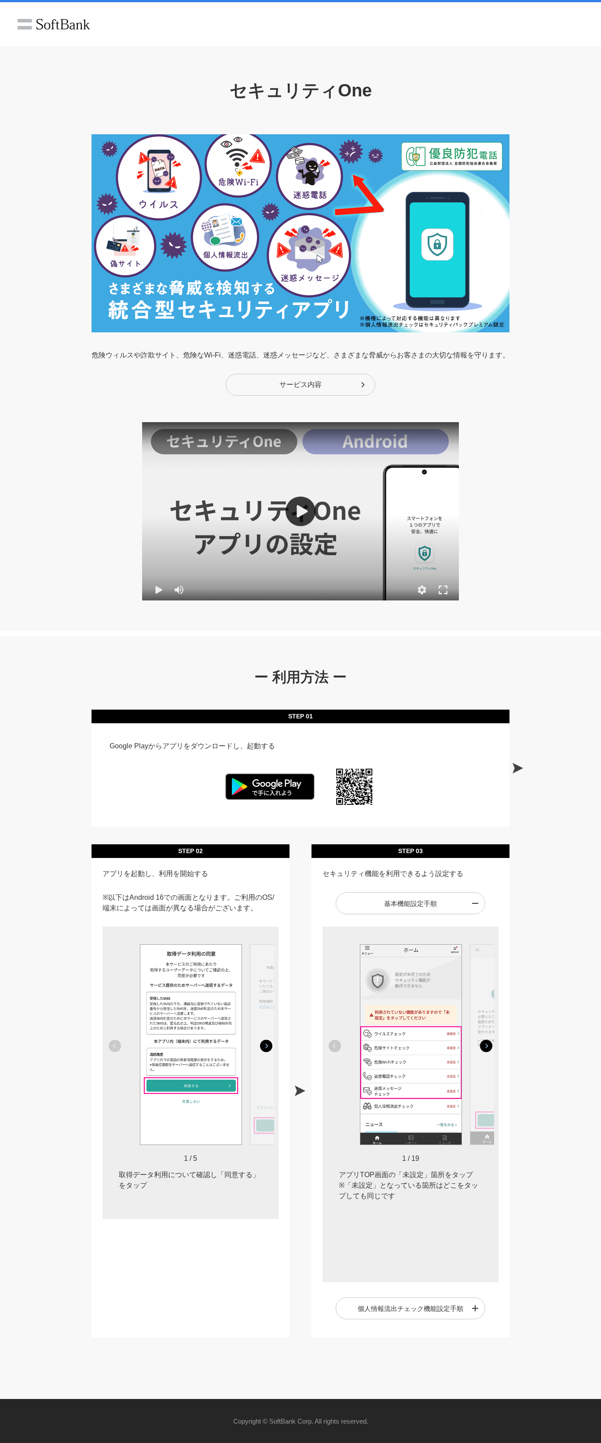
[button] (421, 589)
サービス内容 (300, 384)
